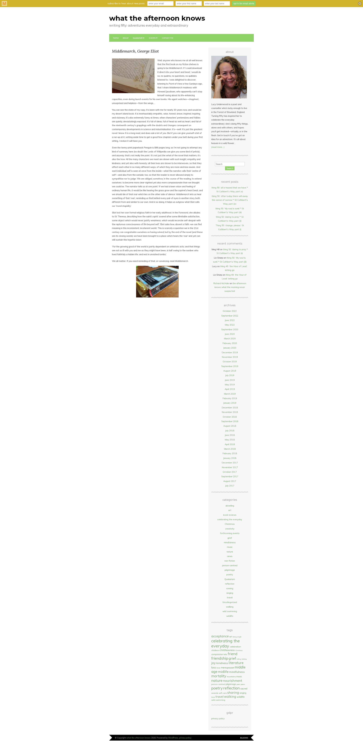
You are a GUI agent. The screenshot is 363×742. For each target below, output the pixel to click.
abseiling (229, 505)
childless (215, 650)
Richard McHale (221, 283)
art (229, 510)
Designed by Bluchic (244, 738)
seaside (214, 693)
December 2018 (230, 407)
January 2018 (229, 458)
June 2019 (230, 380)
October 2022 (230, 311)
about (125, 37)
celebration (235, 646)
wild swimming (229, 611)
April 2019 (230, 389)
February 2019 (229, 398)
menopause (227, 667)
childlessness (227, 650)
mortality (218, 676)
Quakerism (229, 579)
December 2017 (230, 462)
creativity (229, 528)
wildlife (229, 616)
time (213, 697)
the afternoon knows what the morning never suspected (230, 287)
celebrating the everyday (229, 519)
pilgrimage (230, 570)
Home (116, 37)
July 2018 (229, 430)
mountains (231, 676)
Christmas (230, 524)
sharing (233, 692)
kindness (222, 663)
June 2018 (230, 435)
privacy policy (218, 718)
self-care (223, 693)
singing (229, 593)
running (229, 588)
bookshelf (138, 37)
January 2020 (229, 347)
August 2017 (229, 481)
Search (229, 168)
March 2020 (230, 338)
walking (229, 606)
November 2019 (230, 357)
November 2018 (230, 412)
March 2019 (230, 393)
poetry (229, 574)
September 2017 (229, 476)
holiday (244, 659)
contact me (167, 37)
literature (236, 663)
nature (230, 551)
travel (230, 597)
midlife (223, 671)
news (229, 556)
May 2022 (230, 324)
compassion (217, 654)
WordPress (173, 737)
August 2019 (229, 370)
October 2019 (230, 361)
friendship (219, 658)
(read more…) (217, 147)
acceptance (220, 636)
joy (213, 663)
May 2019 (230, 384)
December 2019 (230, 352)
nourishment (232, 681)
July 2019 (229, 375)
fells (225, 654)
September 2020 (229, 329)
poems (243, 684)
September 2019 (229, 366)
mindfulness (230, 542)
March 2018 (230, 449)
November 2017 (230, 467)
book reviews (229, 515)
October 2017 (230, 472)
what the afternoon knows (157, 18)
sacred (243, 688)
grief (229, 538)
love (218, 668)
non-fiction (229, 560)
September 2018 (229, 421)
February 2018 (229, 453)
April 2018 (230, 444)
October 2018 (230, 416)
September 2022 (229, 315)
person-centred (229, 565)
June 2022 (230, 320)
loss (213, 667)
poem (238, 684)
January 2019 (229, 403)
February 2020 (229, 343)
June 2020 (230, 334)
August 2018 (229, 426)
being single (237, 637)
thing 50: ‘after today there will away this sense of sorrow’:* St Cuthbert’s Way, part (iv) (230, 200)
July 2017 (229, 485)
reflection (229, 583)
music (230, 547)
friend (232, 654)
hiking (239, 659)
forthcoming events (229, 533)
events (152, 37)
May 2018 (230, 439)
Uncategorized (229, 602)
